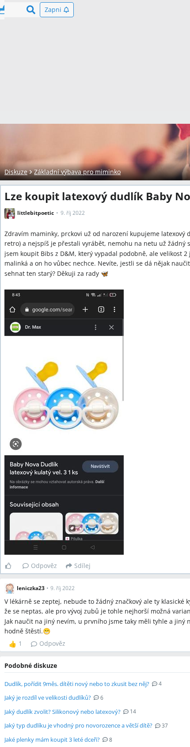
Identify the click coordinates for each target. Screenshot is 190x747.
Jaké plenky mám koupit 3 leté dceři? (52, 739)
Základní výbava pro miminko (77, 172)
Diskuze (15, 172)
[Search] (31, 9)
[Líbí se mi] (11, 565)
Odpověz (44, 565)
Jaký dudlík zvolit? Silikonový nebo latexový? (62, 712)
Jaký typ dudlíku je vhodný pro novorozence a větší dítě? (78, 725)
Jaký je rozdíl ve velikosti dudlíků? (47, 697)
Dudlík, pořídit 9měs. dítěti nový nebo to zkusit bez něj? (76, 684)
